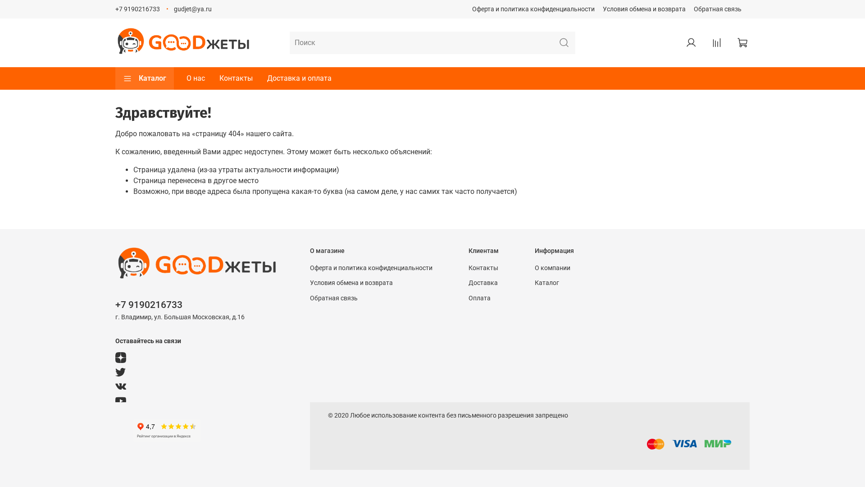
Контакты (236, 78)
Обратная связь (718, 9)
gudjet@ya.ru (193, 9)
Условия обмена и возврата (644, 9)
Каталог (152, 78)
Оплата (480, 298)
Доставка (483, 283)
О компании (552, 268)
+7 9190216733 (137, 9)
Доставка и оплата (299, 78)
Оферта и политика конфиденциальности (533, 9)
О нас (196, 78)
